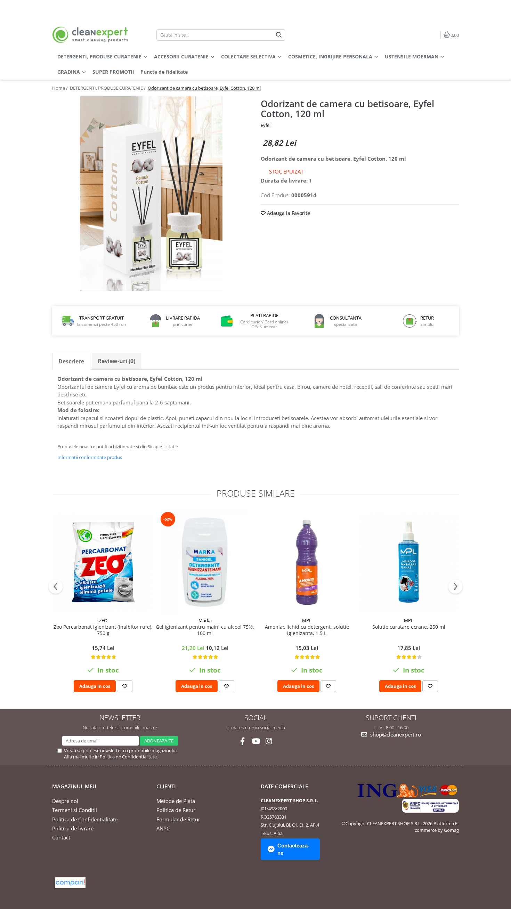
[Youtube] (256, 741)
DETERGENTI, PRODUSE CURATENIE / (108, 88)
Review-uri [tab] (116, 361)
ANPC (163, 828)
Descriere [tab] (71, 361)
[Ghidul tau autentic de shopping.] (70, 882)
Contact (61, 837)
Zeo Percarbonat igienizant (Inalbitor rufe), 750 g (103, 630)
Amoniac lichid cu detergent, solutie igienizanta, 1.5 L (307, 630)
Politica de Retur (175, 809)
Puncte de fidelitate (164, 72)
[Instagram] (269, 741)
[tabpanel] (151, 193)
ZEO (103, 620)
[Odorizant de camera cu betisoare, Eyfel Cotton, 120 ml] (151, 193)
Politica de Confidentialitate (128, 757)
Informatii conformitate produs (89, 457)
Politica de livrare (73, 828)
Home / (60, 88)
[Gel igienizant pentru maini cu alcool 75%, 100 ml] (204, 562)
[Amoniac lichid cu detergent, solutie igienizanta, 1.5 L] (306, 562)
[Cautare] (279, 35)
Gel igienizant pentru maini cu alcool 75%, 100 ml (205, 630)
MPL (306, 620)
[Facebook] (242, 741)
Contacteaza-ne (293, 849)
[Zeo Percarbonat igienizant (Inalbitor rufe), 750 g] (103, 562)
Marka (205, 620)
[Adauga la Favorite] (124, 686)
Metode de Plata (175, 800)
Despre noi (65, 800)
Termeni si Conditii (74, 809)
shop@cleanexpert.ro (395, 734)
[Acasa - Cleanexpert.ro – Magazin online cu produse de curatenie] (95, 34)
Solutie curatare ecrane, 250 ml (408, 627)
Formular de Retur (178, 819)
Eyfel (265, 125)
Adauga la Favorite (288, 213)
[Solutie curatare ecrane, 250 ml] (408, 562)
